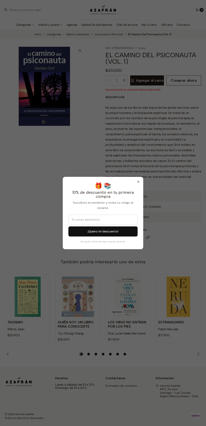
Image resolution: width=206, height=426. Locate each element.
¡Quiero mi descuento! (103, 231)
